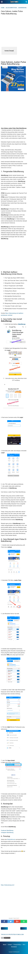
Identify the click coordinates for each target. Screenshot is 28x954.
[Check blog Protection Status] (5, 938)
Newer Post (4, 928)
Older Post (23, 928)
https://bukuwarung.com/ (7, 885)
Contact (10, 944)
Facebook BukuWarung (7, 830)
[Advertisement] (14, 31)
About (4, 944)
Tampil (11, 50)
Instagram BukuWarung (7, 832)
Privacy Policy (17, 944)
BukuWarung (21, 324)
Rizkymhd (17, 951)
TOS (24, 944)
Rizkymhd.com (11, 839)
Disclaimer (14, 946)
